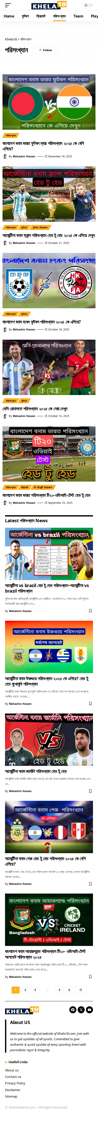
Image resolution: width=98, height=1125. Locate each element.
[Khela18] (49, 5)
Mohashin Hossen (24, 156)
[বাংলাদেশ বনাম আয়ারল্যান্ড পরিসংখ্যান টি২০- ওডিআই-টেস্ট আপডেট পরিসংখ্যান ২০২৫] (49, 920)
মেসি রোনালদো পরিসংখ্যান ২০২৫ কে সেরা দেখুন (35, 408)
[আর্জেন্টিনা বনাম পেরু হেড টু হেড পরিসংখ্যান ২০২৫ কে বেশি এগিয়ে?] (49, 827)
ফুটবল (24, 227)
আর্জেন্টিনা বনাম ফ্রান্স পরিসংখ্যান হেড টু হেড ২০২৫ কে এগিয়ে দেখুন (49, 235)
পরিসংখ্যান (11, 135)
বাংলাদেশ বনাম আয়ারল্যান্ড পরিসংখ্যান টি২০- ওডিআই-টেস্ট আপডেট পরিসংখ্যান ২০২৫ (45, 954)
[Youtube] (89, 1009)
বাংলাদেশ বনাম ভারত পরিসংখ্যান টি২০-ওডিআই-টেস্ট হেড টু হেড (46, 495)
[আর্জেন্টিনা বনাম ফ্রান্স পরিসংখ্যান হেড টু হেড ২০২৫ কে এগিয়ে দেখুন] (49, 194)
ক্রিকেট (24, 487)
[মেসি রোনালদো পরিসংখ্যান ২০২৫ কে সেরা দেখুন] (49, 367)
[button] (9, 5)
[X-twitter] (81, 1009)
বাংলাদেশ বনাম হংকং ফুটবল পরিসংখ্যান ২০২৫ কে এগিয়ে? (42, 322)
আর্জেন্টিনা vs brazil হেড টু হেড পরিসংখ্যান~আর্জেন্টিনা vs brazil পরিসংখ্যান (47, 588)
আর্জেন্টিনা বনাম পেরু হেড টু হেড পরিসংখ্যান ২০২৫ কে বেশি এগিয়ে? (45, 861)
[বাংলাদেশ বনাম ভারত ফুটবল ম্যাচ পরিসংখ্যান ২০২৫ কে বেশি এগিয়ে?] (49, 102)
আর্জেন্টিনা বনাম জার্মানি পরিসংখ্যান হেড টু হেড (36, 771)
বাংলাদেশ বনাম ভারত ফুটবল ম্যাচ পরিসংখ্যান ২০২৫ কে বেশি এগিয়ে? (43, 146)
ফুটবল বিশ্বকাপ (40, 227)
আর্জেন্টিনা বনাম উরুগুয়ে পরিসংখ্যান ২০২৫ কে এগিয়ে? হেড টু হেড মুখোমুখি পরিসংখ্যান (46, 681)
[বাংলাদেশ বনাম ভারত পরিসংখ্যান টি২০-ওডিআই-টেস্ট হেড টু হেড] (49, 454)
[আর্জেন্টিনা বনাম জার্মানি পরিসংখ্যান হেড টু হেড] (49, 740)
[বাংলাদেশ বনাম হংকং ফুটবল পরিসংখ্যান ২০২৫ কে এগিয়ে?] (49, 280)
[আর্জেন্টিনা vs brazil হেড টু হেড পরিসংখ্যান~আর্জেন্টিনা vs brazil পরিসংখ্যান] (49, 554)
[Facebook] (72, 1009)
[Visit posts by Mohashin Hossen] (5, 156)
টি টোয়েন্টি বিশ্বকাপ (43, 487)
